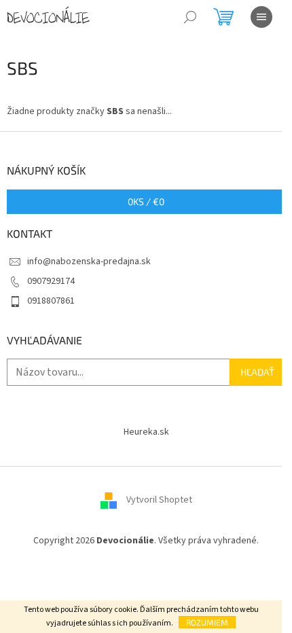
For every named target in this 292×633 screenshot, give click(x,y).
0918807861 (51, 301)
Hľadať (257, 372)
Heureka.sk (146, 432)
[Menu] (261, 17)
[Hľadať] (190, 17)
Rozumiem (207, 622)
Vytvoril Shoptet (159, 500)
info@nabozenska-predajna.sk (89, 261)
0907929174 (51, 281)
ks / (146, 201)
